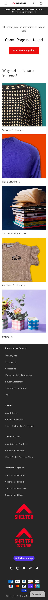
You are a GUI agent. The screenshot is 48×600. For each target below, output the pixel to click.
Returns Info (11, 362)
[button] (6, 3)
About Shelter (11, 413)
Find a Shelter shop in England (19, 426)
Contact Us (10, 368)
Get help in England (14, 419)
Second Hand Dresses (15, 488)
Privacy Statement (14, 381)
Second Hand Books (12, 233)
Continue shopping (24, 50)
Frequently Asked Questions (18, 375)
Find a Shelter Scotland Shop (19, 457)
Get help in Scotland (14, 450)
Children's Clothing (12, 285)
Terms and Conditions (15, 388)
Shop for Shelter (19, 596)
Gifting (5, 336)
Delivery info (11, 355)
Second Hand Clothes (15, 475)
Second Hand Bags (14, 495)
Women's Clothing (11, 130)
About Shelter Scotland (16, 444)
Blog (7, 394)
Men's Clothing (9, 181)
